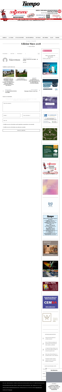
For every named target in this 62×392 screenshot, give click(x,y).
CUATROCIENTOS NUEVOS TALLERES (11, 91)
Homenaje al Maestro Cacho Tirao (30, 90)
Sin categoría (54, 383)
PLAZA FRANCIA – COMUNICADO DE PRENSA (21, 79)
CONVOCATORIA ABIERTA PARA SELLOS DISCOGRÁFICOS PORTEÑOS (54, 387)
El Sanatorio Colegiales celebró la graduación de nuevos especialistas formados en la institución (50, 360)
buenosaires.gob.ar (39, 387)
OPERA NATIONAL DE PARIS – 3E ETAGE (30, 60)
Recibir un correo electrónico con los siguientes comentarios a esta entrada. (19, 124)
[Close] (46, 368)
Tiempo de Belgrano (32, 46)
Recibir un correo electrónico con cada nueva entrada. (15, 127)
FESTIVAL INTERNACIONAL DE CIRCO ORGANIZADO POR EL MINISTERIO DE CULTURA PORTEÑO (34, 81)
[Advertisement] (31, 29)
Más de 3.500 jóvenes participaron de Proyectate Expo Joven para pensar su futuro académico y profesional (51, 343)
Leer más (24, 62)
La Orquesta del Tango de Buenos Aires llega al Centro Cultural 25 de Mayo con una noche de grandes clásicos (51, 349)
